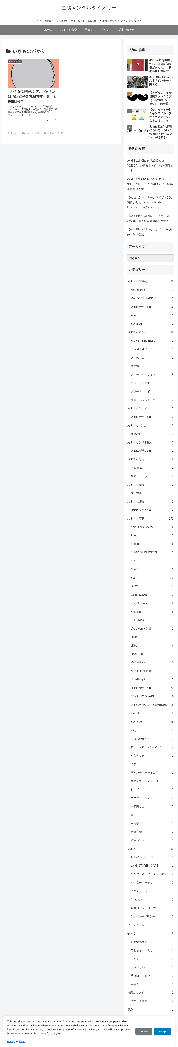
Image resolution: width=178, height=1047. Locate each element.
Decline (144, 1031)
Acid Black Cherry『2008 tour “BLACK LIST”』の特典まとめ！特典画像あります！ (150, 184)
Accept (11, 1041)
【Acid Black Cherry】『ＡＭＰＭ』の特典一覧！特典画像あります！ (149, 218)
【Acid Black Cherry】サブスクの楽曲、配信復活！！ (149, 232)
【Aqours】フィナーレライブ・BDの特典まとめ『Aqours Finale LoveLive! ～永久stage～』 (150, 202)
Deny (22, 1041)
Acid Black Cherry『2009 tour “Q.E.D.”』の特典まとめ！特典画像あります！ (150, 165)
